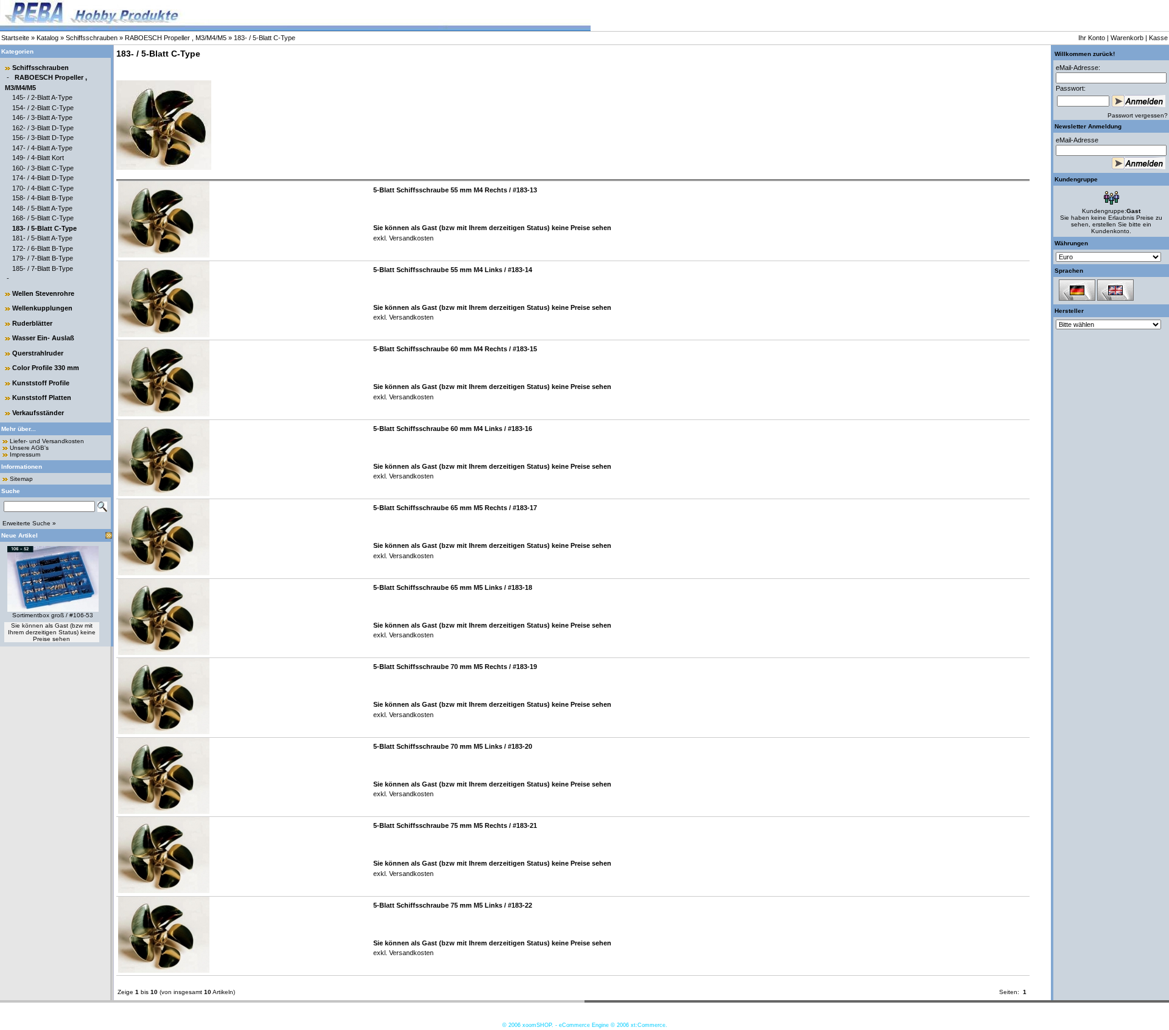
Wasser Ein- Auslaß (43, 338)
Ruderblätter (32, 323)
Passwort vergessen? (1138, 115)
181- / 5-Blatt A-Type (42, 238)
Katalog (47, 37)
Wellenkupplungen (42, 308)
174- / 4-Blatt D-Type (43, 177)
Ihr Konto (1091, 37)
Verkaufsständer (38, 412)
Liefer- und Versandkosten (47, 441)
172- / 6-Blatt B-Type (42, 248)
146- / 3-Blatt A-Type (42, 117)
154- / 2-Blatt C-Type (43, 107)
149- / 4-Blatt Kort (38, 157)
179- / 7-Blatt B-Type (42, 258)
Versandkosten (410, 238)
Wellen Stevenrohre (43, 293)
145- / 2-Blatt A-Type (42, 97)
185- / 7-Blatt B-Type (42, 268)
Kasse (1158, 37)
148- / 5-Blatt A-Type (42, 208)
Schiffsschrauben (92, 37)
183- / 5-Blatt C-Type (264, 37)
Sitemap (21, 478)
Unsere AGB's (29, 447)
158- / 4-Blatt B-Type (42, 197)
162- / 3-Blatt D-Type (43, 127)
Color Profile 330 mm (45, 367)
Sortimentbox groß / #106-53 (52, 615)
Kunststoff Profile (40, 383)
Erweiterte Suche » (29, 523)
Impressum (25, 454)
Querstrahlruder (37, 353)
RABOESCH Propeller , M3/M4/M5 (175, 37)
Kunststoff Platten (41, 397)
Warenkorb (1127, 37)
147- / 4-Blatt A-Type (42, 148)
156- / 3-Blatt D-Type (43, 137)
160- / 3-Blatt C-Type (43, 168)
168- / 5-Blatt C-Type (43, 218)
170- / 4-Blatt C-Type (43, 188)
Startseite (15, 37)
